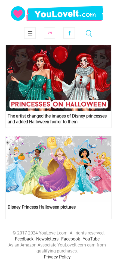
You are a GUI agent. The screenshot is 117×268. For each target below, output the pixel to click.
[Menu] (30, 33)
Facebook (69, 33)
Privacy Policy (57, 257)
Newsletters (47, 239)
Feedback (24, 239)
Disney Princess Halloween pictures (42, 207)
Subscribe (49, 33)
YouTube (91, 239)
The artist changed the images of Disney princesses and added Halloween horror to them (57, 119)
